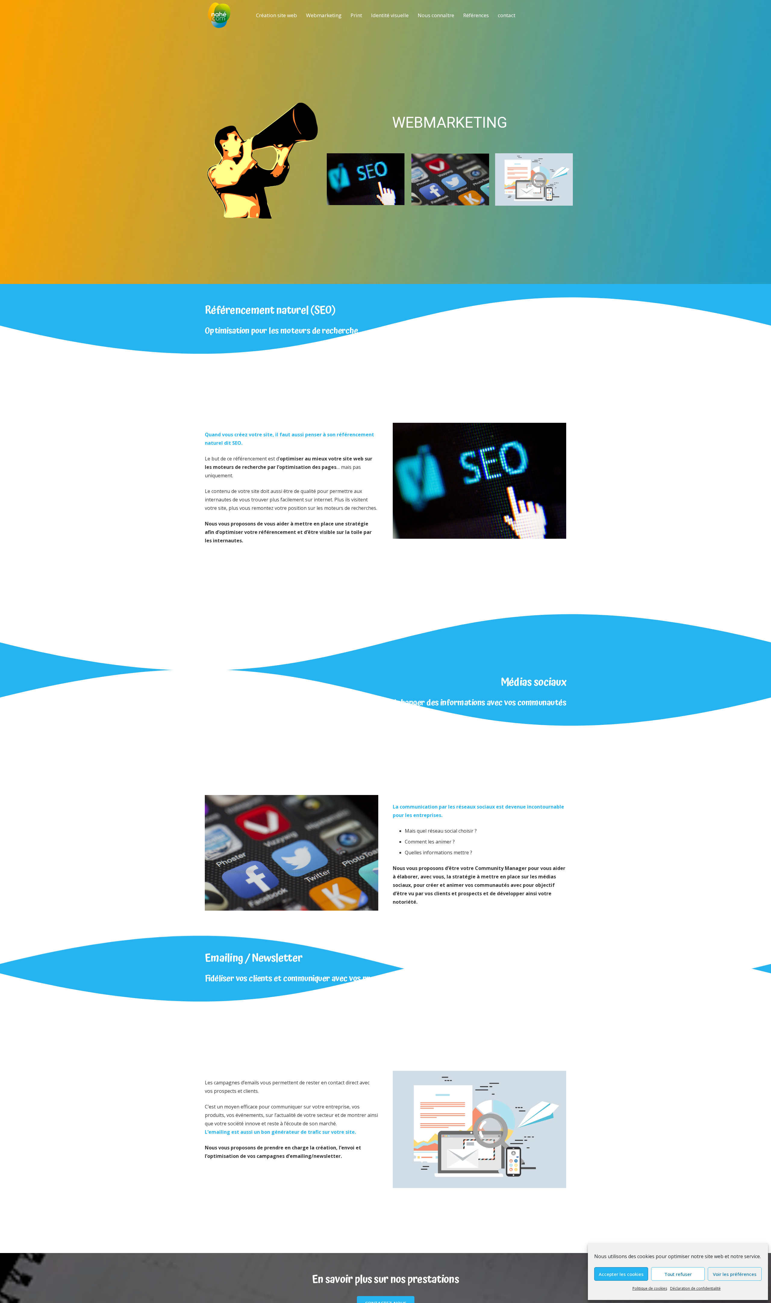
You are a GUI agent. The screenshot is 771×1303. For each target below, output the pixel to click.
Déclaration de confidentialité (695, 1288)
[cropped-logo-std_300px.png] (219, 15)
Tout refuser (678, 1274)
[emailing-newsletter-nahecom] (479, 1129)
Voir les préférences (735, 1274)
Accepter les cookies (621, 1274)
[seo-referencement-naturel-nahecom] (479, 480)
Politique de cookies (649, 1288)
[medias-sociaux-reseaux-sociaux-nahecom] (291, 853)
